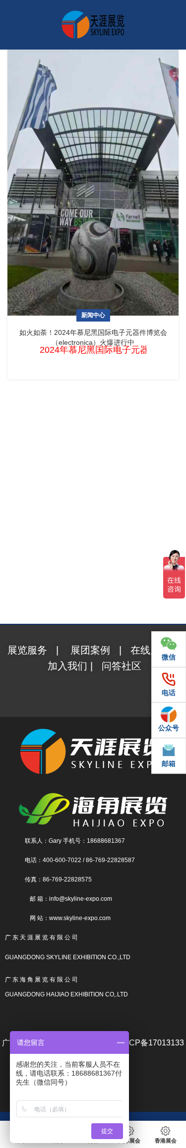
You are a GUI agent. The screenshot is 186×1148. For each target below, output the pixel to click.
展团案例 (90, 650)
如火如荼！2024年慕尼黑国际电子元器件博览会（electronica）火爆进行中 (93, 337)
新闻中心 (93, 315)
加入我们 (69, 665)
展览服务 (28, 650)
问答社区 (121, 665)
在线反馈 (150, 650)
